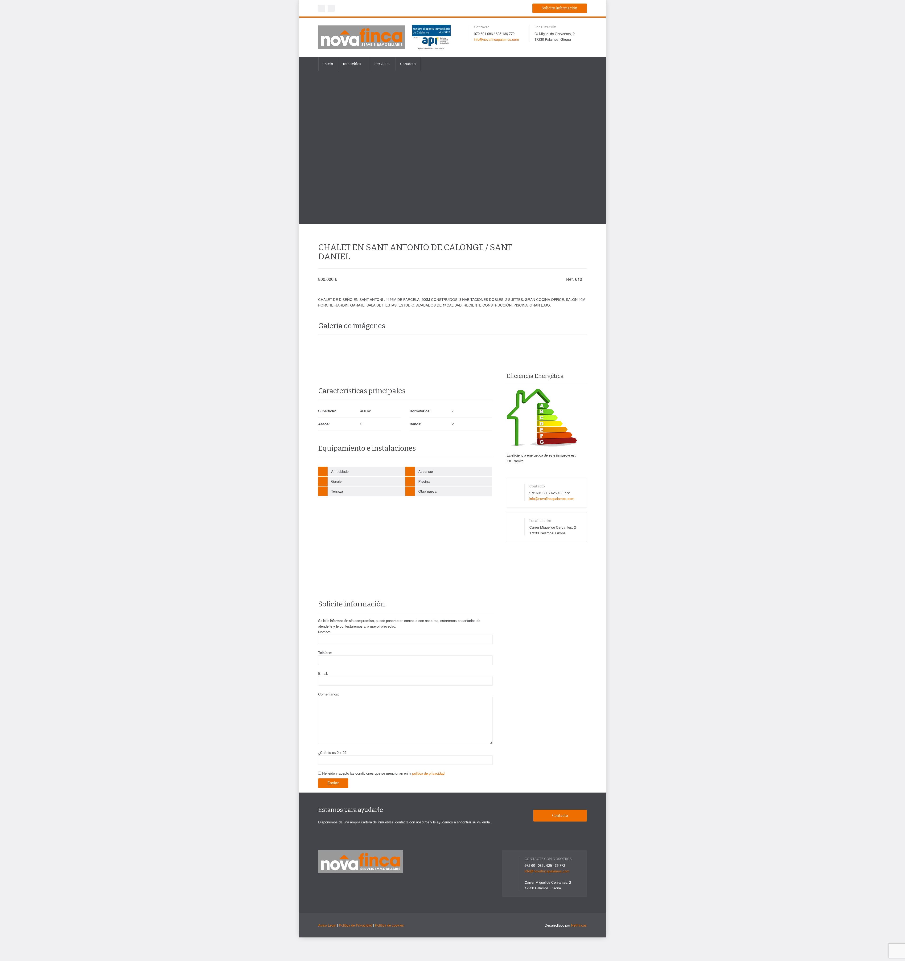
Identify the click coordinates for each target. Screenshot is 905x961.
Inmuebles (352, 64)
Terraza (337, 491)
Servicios (382, 64)
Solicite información (559, 8)
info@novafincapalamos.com (496, 39)
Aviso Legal (327, 925)
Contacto (408, 64)
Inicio (328, 64)
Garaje (336, 481)
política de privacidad (428, 773)
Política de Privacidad (355, 925)
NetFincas (579, 925)
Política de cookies (389, 925)
